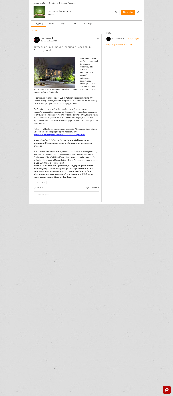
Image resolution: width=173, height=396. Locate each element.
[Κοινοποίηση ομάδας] (138, 12)
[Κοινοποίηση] (97, 38)
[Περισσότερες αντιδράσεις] (43, 182)
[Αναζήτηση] (116, 12)
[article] (66, 118)
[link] (38, 24)
